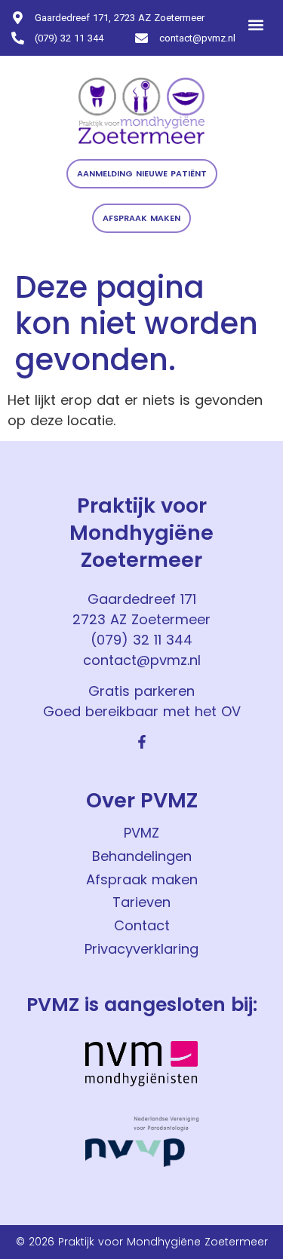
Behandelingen (142, 856)
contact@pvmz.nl (142, 660)
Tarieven (141, 902)
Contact (142, 925)
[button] (255, 24)
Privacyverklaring (141, 948)
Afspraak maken (142, 879)
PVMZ (141, 832)
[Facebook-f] (142, 742)
